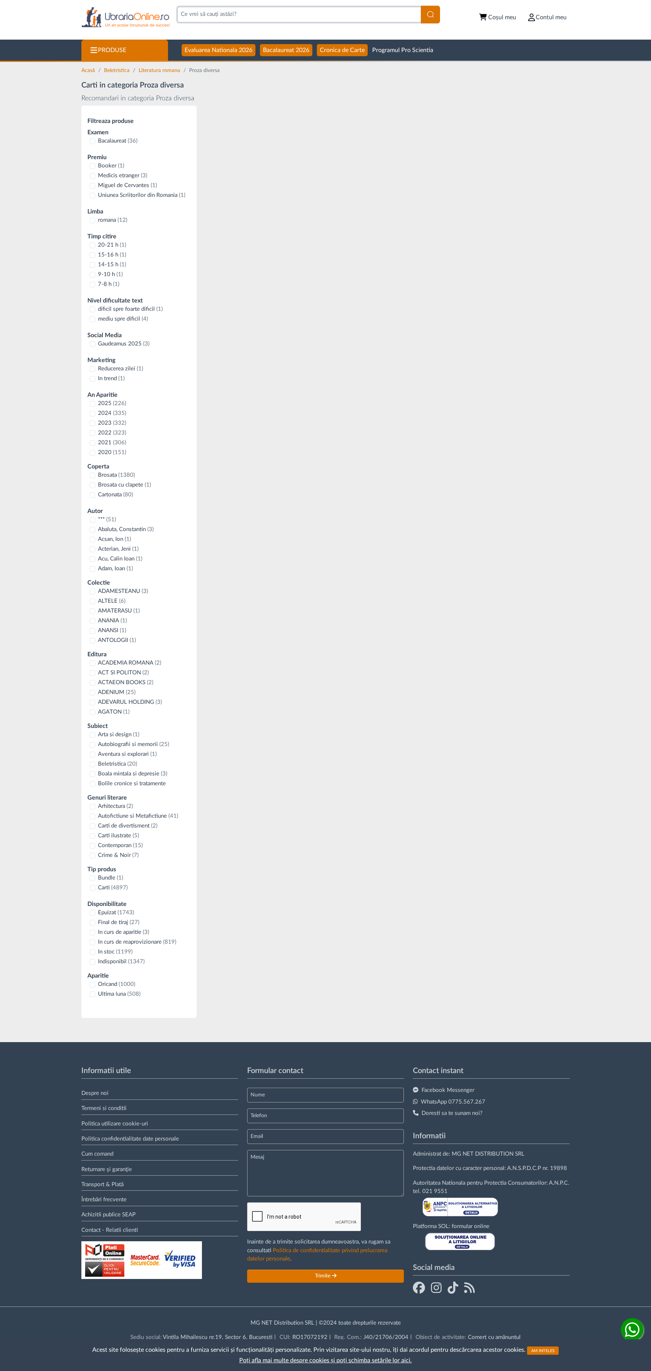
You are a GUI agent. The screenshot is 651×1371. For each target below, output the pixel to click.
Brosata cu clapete (124, 485)
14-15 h (112, 264)
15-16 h (112, 255)
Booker (111, 166)
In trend (111, 378)
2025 (112, 403)
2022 (112, 433)
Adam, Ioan (115, 568)
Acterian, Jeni (118, 549)
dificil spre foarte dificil (130, 309)
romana (112, 220)
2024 (112, 413)
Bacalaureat (118, 141)
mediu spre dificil (123, 319)
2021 (112, 442)
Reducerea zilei (120, 369)
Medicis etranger (122, 175)
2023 (112, 423)
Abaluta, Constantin (126, 529)
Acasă (88, 70)
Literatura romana (160, 70)
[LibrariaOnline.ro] (125, 17)
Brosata (116, 475)
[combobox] (298, 14)
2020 (112, 452)
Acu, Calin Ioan (120, 559)
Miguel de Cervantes (127, 185)
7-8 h (108, 284)
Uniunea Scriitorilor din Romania (141, 195)
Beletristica (117, 70)
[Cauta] (430, 14)
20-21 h (112, 245)
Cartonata (115, 494)
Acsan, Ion (114, 539)
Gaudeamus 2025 (124, 344)
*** (107, 519)
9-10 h (110, 274)
